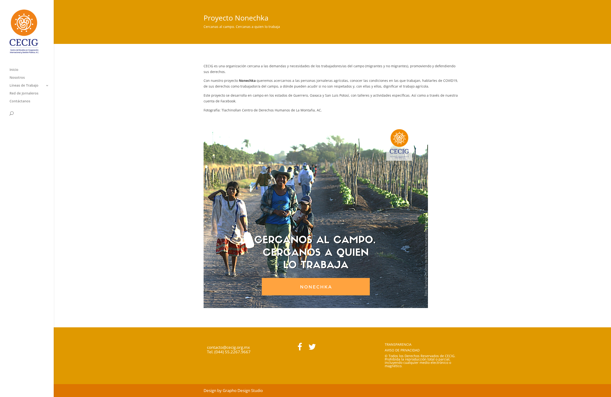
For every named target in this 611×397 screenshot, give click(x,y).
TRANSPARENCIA (398, 344)
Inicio (14, 70)
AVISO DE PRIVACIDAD (402, 350)
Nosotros (17, 78)
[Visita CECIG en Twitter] (312, 348)
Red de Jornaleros (24, 93)
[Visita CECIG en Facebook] (299, 348)
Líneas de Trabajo (24, 86)
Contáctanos (20, 101)
